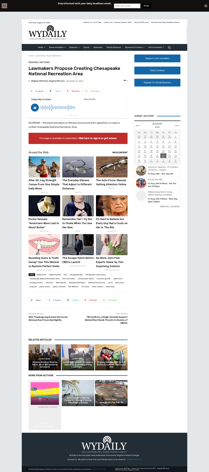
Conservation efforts (86, 278)
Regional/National (54, 55)
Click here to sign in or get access (97, 138)
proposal (33, 286)
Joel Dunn (49, 282)
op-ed (110, 282)
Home (31, 55)
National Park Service (96, 282)
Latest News (40, 55)
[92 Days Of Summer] (45, 393)
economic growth (104, 278)
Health (111, 359)
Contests (44, 423)
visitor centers (97, 286)
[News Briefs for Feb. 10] (111, 393)
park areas (119, 282)
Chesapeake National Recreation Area (44, 278)
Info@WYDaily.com (134, 459)
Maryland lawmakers (77, 282)
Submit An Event (144, 116)
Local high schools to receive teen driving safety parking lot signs (78, 364)
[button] (169, 47)
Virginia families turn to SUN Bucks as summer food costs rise (111, 364)
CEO (65, 274)
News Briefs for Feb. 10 (111, 402)
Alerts (78, 394)
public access (45, 286)
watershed (110, 286)
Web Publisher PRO (98, 469)
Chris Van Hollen (68, 278)
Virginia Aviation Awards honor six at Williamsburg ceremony (44, 364)
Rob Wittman (73, 286)
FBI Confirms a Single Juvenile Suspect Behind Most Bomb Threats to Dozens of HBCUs (106, 320)
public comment (59, 286)
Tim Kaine (85, 286)
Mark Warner (61, 282)
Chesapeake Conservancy (95, 274)
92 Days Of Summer (45, 426)
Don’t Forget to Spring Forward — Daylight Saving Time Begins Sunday (78, 400)
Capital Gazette (55, 274)
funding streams (36, 282)
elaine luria (117, 278)
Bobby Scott (41, 274)
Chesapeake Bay (76, 274)
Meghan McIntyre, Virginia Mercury (48, 81)
